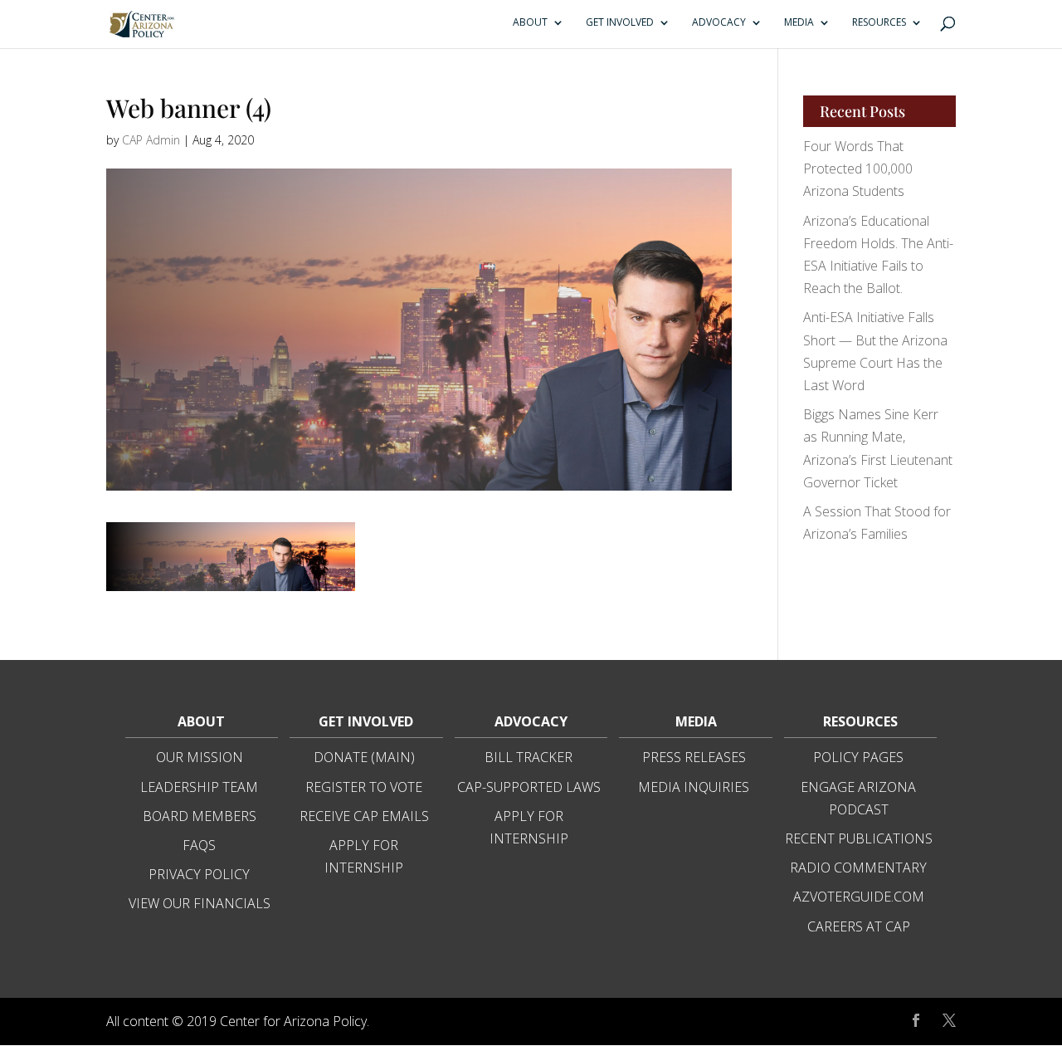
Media (799, 23)
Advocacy (719, 23)
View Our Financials (199, 903)
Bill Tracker (528, 757)
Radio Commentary (858, 867)
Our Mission (199, 757)
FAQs (199, 845)
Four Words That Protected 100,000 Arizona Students (858, 168)
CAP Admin (151, 140)
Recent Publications (859, 838)
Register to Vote (363, 787)
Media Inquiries (693, 787)
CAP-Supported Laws (529, 787)
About (530, 23)
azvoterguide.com (858, 896)
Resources (879, 23)
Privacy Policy (199, 874)
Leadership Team (199, 787)
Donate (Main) (364, 757)
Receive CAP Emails (364, 816)
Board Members (199, 816)
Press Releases (694, 757)
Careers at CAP (858, 926)
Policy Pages (858, 757)
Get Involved (620, 23)
